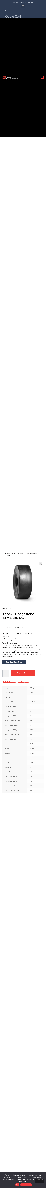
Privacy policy (26, 1185)
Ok (17, 1185)
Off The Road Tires (17, 553)
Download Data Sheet (14, 662)
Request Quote (23, 673)
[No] (39, 1181)
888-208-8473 (29, 2)
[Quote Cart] (6, 10)
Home (8, 553)
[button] (23, 6)
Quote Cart (13, 16)
